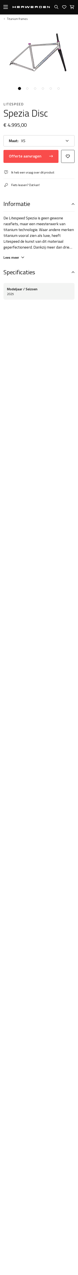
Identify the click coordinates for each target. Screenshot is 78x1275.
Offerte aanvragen (25, 156)
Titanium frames (17, 19)
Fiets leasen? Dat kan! (25, 185)
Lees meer (11, 257)
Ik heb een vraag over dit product (32, 172)
